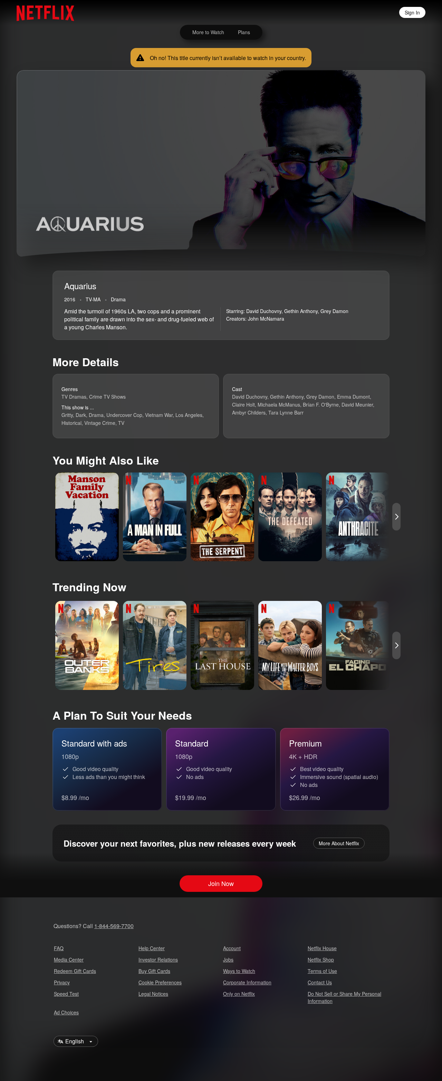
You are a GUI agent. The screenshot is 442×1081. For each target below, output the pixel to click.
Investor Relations (158, 959)
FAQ (59, 948)
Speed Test (66, 993)
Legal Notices (153, 993)
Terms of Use (322, 970)
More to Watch (208, 32)
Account (232, 948)
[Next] (396, 516)
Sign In (412, 12)
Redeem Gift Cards (75, 970)
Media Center (69, 959)
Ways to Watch (239, 970)
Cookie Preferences (160, 982)
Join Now (221, 883)
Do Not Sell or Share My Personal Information (344, 997)
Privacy (62, 982)
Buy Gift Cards (154, 970)
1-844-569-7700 (114, 926)
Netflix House (322, 948)
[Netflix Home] (42, 12)
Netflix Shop (321, 959)
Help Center (151, 948)
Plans (244, 32)
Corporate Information (247, 982)
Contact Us (320, 982)
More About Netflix (339, 843)
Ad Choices (66, 1012)
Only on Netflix (239, 993)
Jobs (228, 959)
